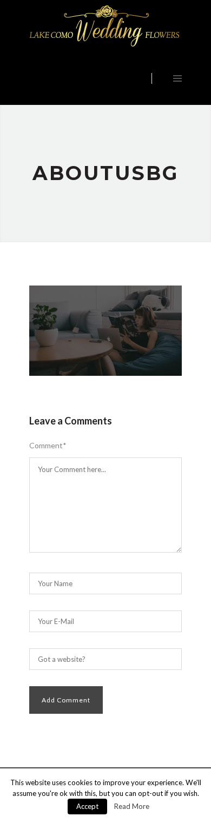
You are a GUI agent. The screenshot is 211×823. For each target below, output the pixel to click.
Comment (48, 445)
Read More (131, 806)
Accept (87, 806)
